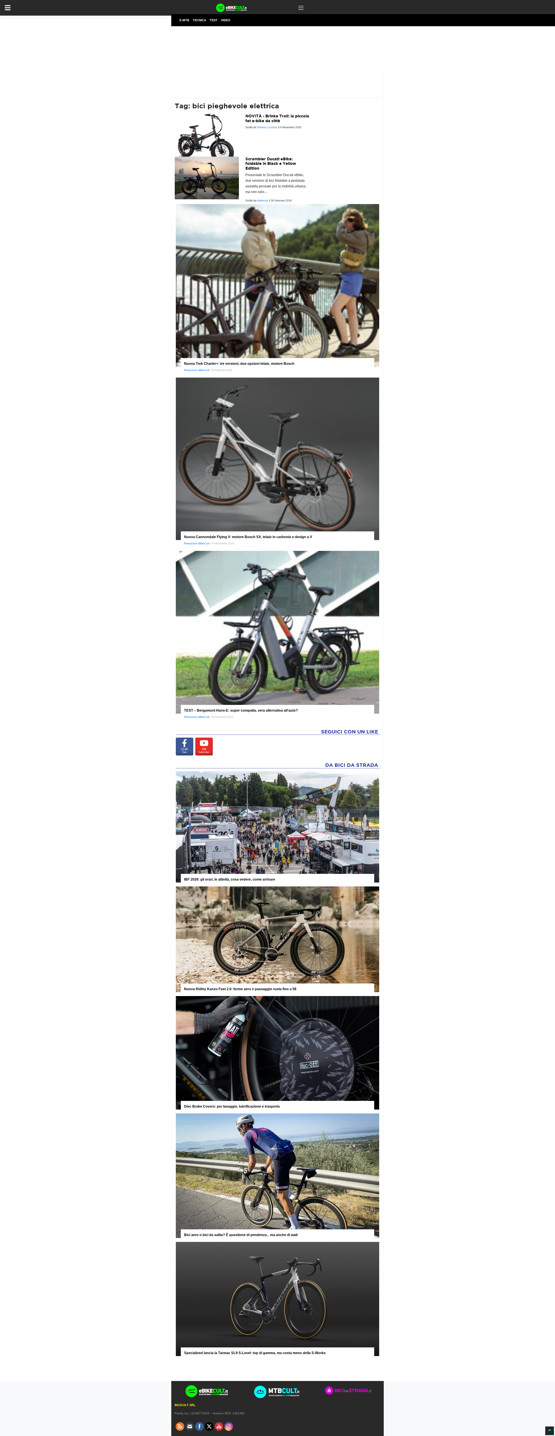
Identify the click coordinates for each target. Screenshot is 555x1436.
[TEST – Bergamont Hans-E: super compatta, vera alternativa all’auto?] (277, 632)
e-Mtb (184, 20)
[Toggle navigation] (301, 7)
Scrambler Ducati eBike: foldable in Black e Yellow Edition (270, 163)
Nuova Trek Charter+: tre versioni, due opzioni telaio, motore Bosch (239, 363)
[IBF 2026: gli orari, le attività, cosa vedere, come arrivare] (277, 826)
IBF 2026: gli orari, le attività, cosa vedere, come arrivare (229, 879)
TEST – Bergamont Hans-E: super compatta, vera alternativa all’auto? (241, 710)
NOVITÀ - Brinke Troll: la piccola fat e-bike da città (277, 118)
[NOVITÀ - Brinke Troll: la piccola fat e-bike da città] (207, 135)
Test (213, 20)
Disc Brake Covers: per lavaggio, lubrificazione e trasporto (232, 1106)
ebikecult (262, 200)
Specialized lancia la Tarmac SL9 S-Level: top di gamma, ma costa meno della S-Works (255, 1353)
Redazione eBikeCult (196, 370)
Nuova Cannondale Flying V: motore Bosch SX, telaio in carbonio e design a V (248, 537)
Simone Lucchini (267, 127)
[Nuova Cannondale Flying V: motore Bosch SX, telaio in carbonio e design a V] (277, 458)
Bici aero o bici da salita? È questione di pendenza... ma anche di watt (241, 1235)
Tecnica (199, 20)
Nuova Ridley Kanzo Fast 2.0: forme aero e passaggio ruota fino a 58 (240, 989)
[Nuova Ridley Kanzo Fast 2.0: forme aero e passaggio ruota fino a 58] (277, 939)
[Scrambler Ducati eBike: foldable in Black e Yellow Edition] (207, 178)
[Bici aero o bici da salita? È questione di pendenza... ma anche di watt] (277, 1175)
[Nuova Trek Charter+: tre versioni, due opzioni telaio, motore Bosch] (277, 285)
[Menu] (7, 7)
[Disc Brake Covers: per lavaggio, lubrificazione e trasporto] (277, 1052)
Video (225, 20)
